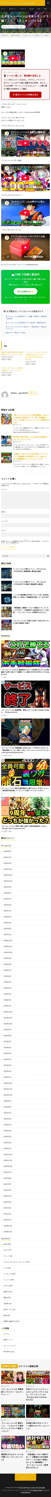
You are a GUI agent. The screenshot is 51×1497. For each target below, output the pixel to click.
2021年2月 (7, 1214)
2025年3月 (7, 923)
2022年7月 (7, 1113)
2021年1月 (7, 1220)
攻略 (45, 9)
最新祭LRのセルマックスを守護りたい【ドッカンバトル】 (12, 1457)
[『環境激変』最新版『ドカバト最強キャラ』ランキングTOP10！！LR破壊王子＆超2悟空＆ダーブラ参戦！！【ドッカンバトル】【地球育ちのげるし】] (6, 612)
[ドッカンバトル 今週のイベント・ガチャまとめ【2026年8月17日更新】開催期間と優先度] (6, 586)
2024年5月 (7, 982)
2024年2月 (7, 1000)
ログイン (7, 1334)
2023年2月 (7, 1071)
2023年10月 (8, 1024)
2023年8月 (7, 1036)
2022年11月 (8, 1089)
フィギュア (7, 1274)
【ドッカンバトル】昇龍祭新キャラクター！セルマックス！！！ (12, 1391)
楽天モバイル (8, 1309)
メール (4, 521)
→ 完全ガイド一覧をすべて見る (14, 333)
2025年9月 (7, 887)
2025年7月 (7, 899)
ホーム (3, 9)
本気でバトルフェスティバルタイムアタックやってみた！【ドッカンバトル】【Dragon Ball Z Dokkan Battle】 (37, 1394)
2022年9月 (7, 1101)
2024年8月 (7, 964)
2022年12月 (8, 1083)
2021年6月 (7, 1190)
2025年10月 (8, 881)
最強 (4, 715)
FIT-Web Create (36, 1490)
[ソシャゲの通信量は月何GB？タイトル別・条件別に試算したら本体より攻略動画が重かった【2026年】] (6, 599)
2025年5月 (7, 911)
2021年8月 (7, 1178)
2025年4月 (7, 917)
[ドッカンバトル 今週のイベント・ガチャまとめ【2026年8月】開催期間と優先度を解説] (6, 573)
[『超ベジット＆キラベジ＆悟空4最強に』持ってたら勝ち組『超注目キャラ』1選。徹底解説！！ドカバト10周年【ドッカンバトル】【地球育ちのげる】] (6, 419)
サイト (3, 530)
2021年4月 (7, 1202)
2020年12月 (8, 1226)
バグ (4, 793)
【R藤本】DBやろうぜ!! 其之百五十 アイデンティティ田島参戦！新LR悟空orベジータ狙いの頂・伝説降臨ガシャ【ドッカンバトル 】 (30, 456)
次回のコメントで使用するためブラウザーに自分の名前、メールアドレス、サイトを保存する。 (25, 542)
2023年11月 (8, 1018)
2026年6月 (7, 863)
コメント (4, 489)
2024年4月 (7, 988)
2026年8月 (7, 851)
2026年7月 (7, 857)
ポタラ (6, 1286)
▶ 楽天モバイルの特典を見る (25, 95)
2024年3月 (7, 994)
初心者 (31, 9)
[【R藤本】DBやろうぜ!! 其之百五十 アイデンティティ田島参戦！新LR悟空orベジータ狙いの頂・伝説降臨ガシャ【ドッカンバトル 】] (6, 458)
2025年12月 (8, 869)
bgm (5, 1244)
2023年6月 (7, 1047)
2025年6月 (7, 905)
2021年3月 (7, 1208)
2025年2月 (7, 929)
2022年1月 (7, 1148)
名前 (3, 512)
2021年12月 (8, 1154)
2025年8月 (7, 893)
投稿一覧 (32, 393)
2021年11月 (8, 1160)
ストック (7, 1256)
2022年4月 (7, 1131)
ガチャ (6, 1250)
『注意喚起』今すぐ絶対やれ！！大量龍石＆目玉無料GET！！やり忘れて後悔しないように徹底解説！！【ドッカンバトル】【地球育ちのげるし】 (37, 1461)
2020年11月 (8, 1232)
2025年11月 (8, 875)
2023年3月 (7, 1065)
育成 (38, 9)
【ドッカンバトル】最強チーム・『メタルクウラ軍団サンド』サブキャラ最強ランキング (12, 1427)
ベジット (7, 1280)
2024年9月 (7, 958)
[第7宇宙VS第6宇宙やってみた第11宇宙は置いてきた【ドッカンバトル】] (6, 441)
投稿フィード (8, 1340)
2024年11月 (8, 946)
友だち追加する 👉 (25, 291)
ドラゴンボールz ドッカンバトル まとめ (31, 1487)
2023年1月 (7, 1077)
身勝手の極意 (19, 26)
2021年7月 (7, 1184)
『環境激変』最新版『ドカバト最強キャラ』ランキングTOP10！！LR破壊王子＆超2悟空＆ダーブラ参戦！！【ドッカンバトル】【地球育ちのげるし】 (31, 610)
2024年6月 (7, 976)
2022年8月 (7, 1107)
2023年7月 (7, 1041)
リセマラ (23, 9)
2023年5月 (7, 1053)
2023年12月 (8, 1012)
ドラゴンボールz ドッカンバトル (15, 1262)
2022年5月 (7, 1125)
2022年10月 (8, 1095)
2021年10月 (8, 1166)
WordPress (26, 1492)
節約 (5, 1315)
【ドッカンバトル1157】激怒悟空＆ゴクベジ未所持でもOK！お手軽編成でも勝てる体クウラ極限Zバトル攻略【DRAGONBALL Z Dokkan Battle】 (25, 672)
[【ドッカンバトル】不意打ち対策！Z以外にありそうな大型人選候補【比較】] (6, 625)
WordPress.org (9, 1351)
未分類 (6, 1303)
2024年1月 (7, 1006)
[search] (48, 556)
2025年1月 (7, 934)
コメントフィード (10, 1346)
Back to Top (25, 1478)
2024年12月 (8, 940)
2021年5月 (7, 1196)
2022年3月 (7, 1136)
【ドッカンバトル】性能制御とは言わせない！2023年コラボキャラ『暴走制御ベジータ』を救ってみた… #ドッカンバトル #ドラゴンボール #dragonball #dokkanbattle (25, 750)
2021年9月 (7, 1172)
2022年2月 (7, 1142)
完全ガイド (12, 9)
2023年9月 (7, 1030)
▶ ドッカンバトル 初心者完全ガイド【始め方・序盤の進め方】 (26, 323)
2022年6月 (7, 1119)
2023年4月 (7, 1059)
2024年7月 (7, 970)
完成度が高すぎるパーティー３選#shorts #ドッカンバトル (37, 1425)
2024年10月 (8, 952)
